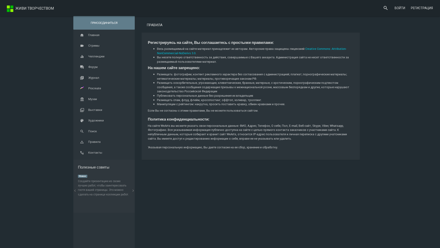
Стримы (93, 45)
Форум (93, 67)
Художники (96, 120)
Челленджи (96, 56)
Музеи (92, 99)
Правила (94, 142)
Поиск (92, 131)
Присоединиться (104, 23)
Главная (93, 35)
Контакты (95, 152)
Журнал (93, 78)
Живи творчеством (34, 8)
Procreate (94, 88)
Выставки (95, 110)
